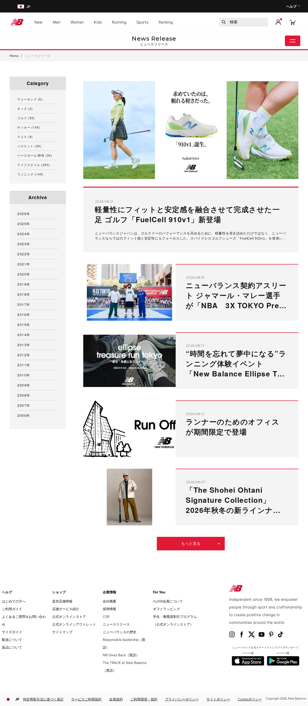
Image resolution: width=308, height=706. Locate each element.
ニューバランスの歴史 (119, 632)
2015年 (23, 324)
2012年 (23, 354)
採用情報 (109, 609)
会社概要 (109, 601)
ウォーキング (30, 99)
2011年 (23, 364)
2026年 (23, 213)
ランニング (30, 174)
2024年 (23, 233)
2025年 (23, 223)
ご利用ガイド (12, 609)
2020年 (23, 274)
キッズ (25, 108)
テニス (25, 137)
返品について (12, 647)
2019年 (23, 284)
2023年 (23, 243)
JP (17, 699)
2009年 (23, 385)
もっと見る (190, 543)
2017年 (23, 304)
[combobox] (243, 22)
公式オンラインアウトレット (74, 624)
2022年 (23, 254)
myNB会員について (168, 601)
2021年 (23, 264)
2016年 (23, 314)
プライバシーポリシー (182, 699)
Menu (292, 41)
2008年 (23, 395)
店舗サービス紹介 (65, 609)
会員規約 (116, 699)
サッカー (28, 127)
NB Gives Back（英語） (121, 655)
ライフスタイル (33, 165)
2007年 (23, 405)
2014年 (23, 334)
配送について (12, 640)
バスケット (29, 146)
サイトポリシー (218, 699)
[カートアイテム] (292, 22)
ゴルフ (26, 118)
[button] (278, 22)
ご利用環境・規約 (143, 699)
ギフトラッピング (166, 609)
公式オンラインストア (69, 616)
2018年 (23, 294)
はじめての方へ (14, 601)
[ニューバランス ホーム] (19, 22)
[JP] (20, 6)
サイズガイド (12, 632)
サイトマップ (62, 632)
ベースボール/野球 (34, 155)
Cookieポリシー (250, 699)
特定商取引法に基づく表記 (43, 699)
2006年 (23, 415)
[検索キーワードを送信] (224, 22)
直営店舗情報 (62, 601)
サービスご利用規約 (86, 699)
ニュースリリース (116, 624)
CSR (106, 616)
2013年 (23, 344)
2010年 (23, 375)
